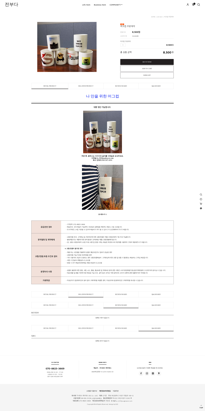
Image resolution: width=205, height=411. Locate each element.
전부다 (11, 4)
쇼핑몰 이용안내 (91, 391)
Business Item (100, 5)
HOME (153, 17)
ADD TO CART (147, 68)
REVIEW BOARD (121, 86)
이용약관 (116, 391)
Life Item (86, 5)
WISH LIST (147, 75)
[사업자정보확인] (97, 398)
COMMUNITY (115, 5)
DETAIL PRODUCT (49, 86)
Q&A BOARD (156, 86)
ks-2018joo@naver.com (124, 401)
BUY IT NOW (147, 62)
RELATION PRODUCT (85, 86)
